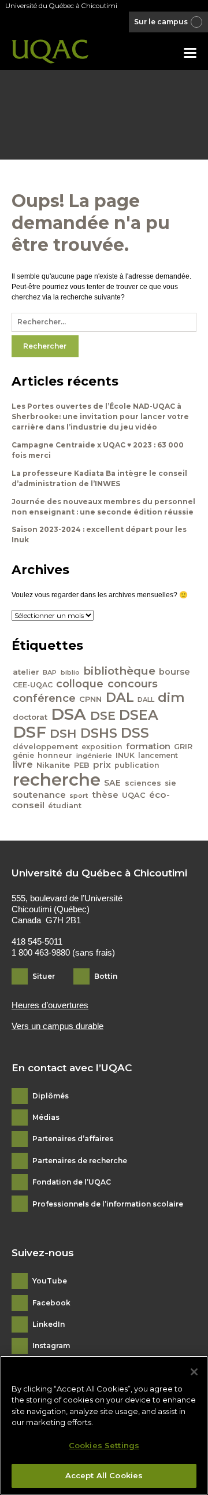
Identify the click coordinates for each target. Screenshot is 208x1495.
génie (23, 755)
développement (45, 746)
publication (136, 765)
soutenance (39, 795)
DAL (120, 697)
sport (78, 795)
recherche (57, 779)
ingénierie (94, 756)
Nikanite (53, 764)
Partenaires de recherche (79, 1161)
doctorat (30, 716)
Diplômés (50, 1096)
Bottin (105, 976)
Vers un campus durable (57, 1026)
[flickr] (116, 22)
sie (170, 783)
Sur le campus (161, 21)
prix (102, 764)
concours (132, 683)
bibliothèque (119, 671)
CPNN (90, 699)
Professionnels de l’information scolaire (107, 1204)
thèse (105, 794)
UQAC (134, 795)
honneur (55, 755)
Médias (46, 1117)
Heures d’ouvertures (50, 1005)
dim (171, 697)
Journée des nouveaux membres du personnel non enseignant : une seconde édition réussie (103, 506)
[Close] (194, 1372)
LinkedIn (48, 1324)
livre (23, 764)
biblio (70, 672)
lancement (158, 755)
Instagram (51, 1346)
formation (148, 746)
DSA (68, 714)
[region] (104, 1425)
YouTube (49, 1281)
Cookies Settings (104, 1445)
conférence (44, 698)
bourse (174, 672)
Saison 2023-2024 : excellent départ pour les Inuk (99, 534)
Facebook (51, 1303)
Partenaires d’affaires (72, 1139)
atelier (26, 671)
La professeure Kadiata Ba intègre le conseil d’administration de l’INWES (99, 478)
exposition (101, 746)
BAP (50, 672)
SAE (112, 783)
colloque (79, 683)
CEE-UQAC (33, 684)
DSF (29, 732)
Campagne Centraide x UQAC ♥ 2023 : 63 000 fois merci (98, 450)
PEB (82, 765)
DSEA (138, 714)
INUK (125, 755)
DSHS (98, 733)
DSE (103, 715)
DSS (135, 733)
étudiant (64, 805)
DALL (146, 699)
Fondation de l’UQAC (71, 1182)
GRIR (183, 746)
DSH (63, 733)
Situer (43, 976)
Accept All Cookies (104, 1475)
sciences (143, 783)
